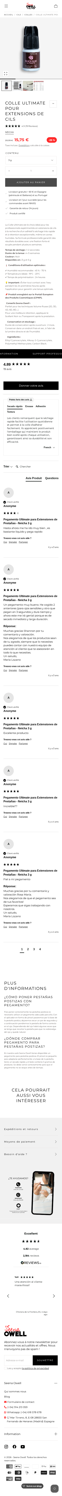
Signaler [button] (13, 542)
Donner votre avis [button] (31, 385)
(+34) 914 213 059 (17, 1407)
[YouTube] (23, 1446)
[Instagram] (6, 1446)
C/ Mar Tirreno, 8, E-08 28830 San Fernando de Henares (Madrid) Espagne (30, 1419)
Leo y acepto (28, 1368)
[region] (31, 1296)
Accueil (8, 15)
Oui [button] (5, 542)
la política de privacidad (35, 1368)
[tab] (34, 479)
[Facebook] (14, 1446)
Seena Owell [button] (12, 1383)
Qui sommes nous (15, 1391)
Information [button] (12, 1434)
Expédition (24, 145)
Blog (7, 1396)
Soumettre (45, 1360)
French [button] (48, 447)
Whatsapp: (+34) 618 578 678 (24, 1412)
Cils (19, 15)
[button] (6, 6)
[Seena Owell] (15, 1330)
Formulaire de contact (20, 1402)
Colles (28, 15)
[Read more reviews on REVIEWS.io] (31, 1263)
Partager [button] (23, 542)
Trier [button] (6, 466)
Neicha (9, 132)
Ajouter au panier (31, 182)
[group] (31, 364)
